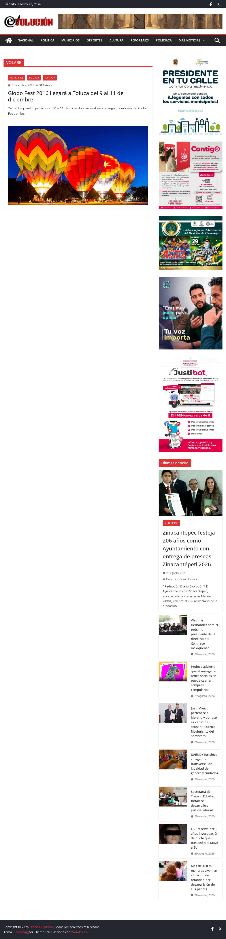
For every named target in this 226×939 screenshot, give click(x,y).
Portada (50, 77)
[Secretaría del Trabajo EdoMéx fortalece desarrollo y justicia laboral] (173, 804)
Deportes (94, 40)
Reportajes (139, 40)
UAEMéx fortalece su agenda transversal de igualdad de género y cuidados (204, 763)
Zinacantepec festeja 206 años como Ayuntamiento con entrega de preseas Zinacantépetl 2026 (189, 548)
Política (47, 40)
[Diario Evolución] (9, 40)
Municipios (70, 40)
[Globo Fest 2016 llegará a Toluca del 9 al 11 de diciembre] (78, 165)
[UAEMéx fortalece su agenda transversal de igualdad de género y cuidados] (173, 767)
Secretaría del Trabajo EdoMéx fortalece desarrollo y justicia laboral (203, 800)
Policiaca (164, 40)
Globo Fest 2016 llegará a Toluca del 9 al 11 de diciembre (66, 96)
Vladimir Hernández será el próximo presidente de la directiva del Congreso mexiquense (204, 634)
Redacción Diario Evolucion (183, 579)
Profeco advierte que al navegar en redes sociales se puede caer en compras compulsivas (204, 678)
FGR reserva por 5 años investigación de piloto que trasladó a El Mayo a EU (204, 838)
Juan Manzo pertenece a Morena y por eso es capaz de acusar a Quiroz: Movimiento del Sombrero (204, 722)
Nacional (26, 40)
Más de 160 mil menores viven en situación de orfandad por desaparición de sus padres (204, 877)
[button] (202, 40)
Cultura (116, 40)
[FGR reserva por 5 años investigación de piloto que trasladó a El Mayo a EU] (173, 841)
